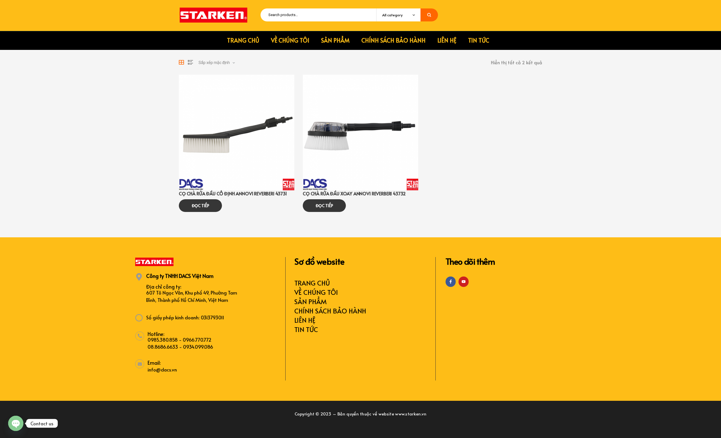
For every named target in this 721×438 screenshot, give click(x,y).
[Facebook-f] (451, 281)
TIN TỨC (306, 329)
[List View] (190, 62)
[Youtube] (464, 281)
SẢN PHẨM (310, 301)
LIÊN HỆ (304, 320)
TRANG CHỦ (312, 282)
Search (429, 14)
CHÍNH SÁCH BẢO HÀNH (330, 310)
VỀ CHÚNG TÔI (316, 292)
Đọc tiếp (200, 205)
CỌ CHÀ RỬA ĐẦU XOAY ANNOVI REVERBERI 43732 (354, 193)
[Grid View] (181, 62)
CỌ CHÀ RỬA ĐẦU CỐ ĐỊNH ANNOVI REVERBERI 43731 (233, 193)
